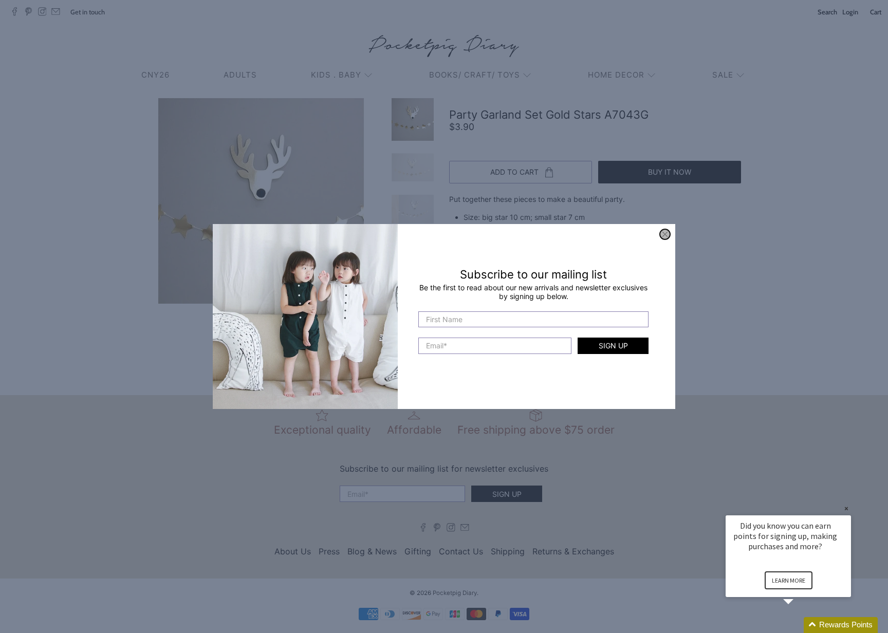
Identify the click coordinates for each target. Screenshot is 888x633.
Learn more (788, 580)
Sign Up (613, 346)
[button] (801, 625)
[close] (665, 234)
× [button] (846, 508)
